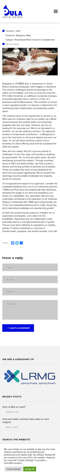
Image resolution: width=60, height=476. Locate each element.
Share (5, 243)
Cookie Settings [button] (13, 469)
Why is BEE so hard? (14, 407)
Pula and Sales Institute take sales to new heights (25, 421)
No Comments (12, 44)
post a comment (20, 328)
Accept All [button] (29, 469)
